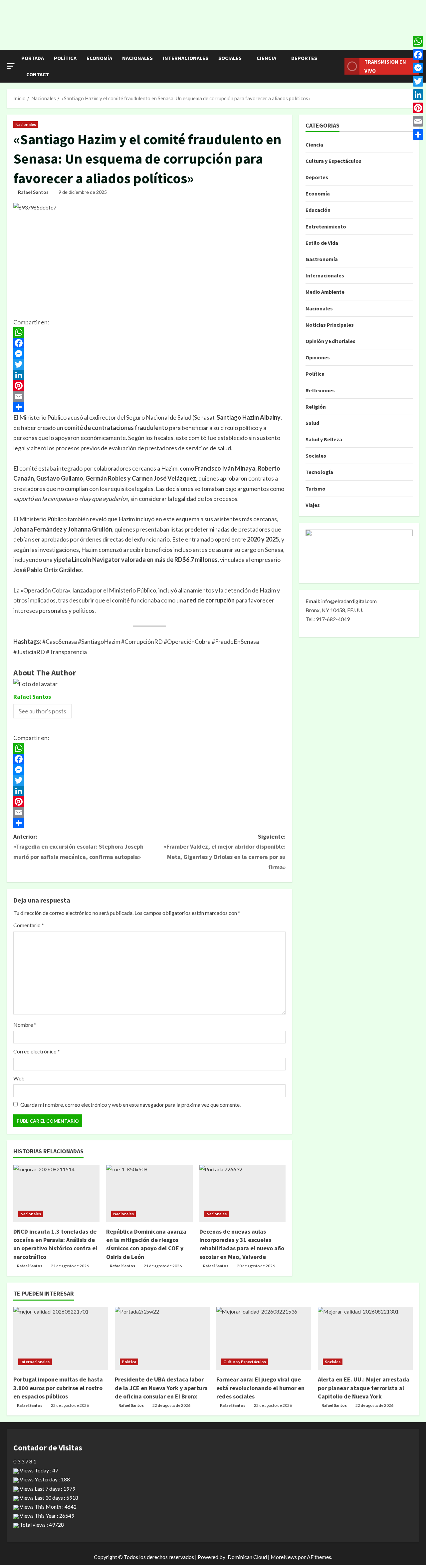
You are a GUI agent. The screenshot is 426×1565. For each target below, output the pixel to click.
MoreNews (284, 1557)
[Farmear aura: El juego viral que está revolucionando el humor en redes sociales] (263, 1338)
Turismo (315, 488)
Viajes (313, 505)
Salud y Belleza (324, 439)
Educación (318, 209)
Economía (99, 58)
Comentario (28, 925)
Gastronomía (322, 259)
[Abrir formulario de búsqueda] (337, 66)
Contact (37, 74)
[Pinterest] (149, 385)
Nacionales (137, 58)
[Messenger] (149, 353)
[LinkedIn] (149, 375)
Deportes (304, 58)
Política (65, 58)
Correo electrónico (36, 1051)
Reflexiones (320, 390)
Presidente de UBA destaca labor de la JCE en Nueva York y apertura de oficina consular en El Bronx (161, 1387)
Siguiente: (224, 852)
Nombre (24, 1024)
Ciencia (266, 58)
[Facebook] (149, 343)
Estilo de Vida (322, 242)
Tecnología (319, 472)
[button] (11, 66)
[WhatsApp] (149, 332)
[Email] (149, 396)
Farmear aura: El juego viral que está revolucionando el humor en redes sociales (260, 1387)
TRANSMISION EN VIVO (385, 66)
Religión (316, 406)
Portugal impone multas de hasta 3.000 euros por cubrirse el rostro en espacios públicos (58, 1387)
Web (19, 1078)
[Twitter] (149, 364)
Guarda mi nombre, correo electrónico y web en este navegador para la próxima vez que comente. (130, 1104)
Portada (32, 58)
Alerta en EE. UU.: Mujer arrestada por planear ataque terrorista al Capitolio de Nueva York (363, 1387)
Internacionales (185, 58)
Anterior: (78, 847)
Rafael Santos (33, 192)
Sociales (230, 58)
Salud (312, 423)
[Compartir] (149, 407)
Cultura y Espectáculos (333, 161)
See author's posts (42, 711)
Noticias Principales (330, 324)
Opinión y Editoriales (330, 341)
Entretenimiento (326, 226)
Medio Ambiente (325, 291)
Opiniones (318, 357)
